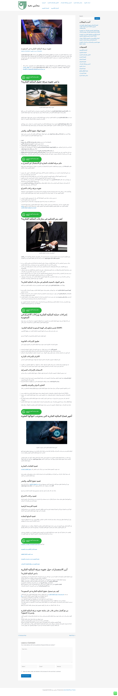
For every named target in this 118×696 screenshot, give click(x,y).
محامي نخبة (34, 5)
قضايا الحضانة (82, 68)
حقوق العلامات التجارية (26, 469)
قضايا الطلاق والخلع (83, 71)
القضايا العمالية (82, 61)
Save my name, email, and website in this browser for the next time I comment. (42, 671)
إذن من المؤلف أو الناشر (34, 484)
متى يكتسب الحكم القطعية (27, 554)
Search (81, 16)
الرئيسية (44, 2)
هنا (21, 596)
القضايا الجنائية (82, 59)
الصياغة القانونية (45, 8)
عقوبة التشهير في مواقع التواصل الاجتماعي (30, 564)
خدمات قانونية (87, 2)
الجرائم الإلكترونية (55, 8)
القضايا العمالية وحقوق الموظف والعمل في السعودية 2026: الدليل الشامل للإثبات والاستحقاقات (88, 26)
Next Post (72, 635)
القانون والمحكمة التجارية (53, 2)
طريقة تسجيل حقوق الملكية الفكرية (56, 594)
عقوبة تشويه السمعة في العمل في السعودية (30, 544)
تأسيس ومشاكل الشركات (66, 2)
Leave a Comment (25, 51)
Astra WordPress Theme (69, 690)
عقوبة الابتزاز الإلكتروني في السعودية (29, 549)
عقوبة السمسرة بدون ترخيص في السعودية (30, 559)
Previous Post (22, 635)
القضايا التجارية (82, 57)
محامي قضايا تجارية (78, 2)
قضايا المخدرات (82, 73)
